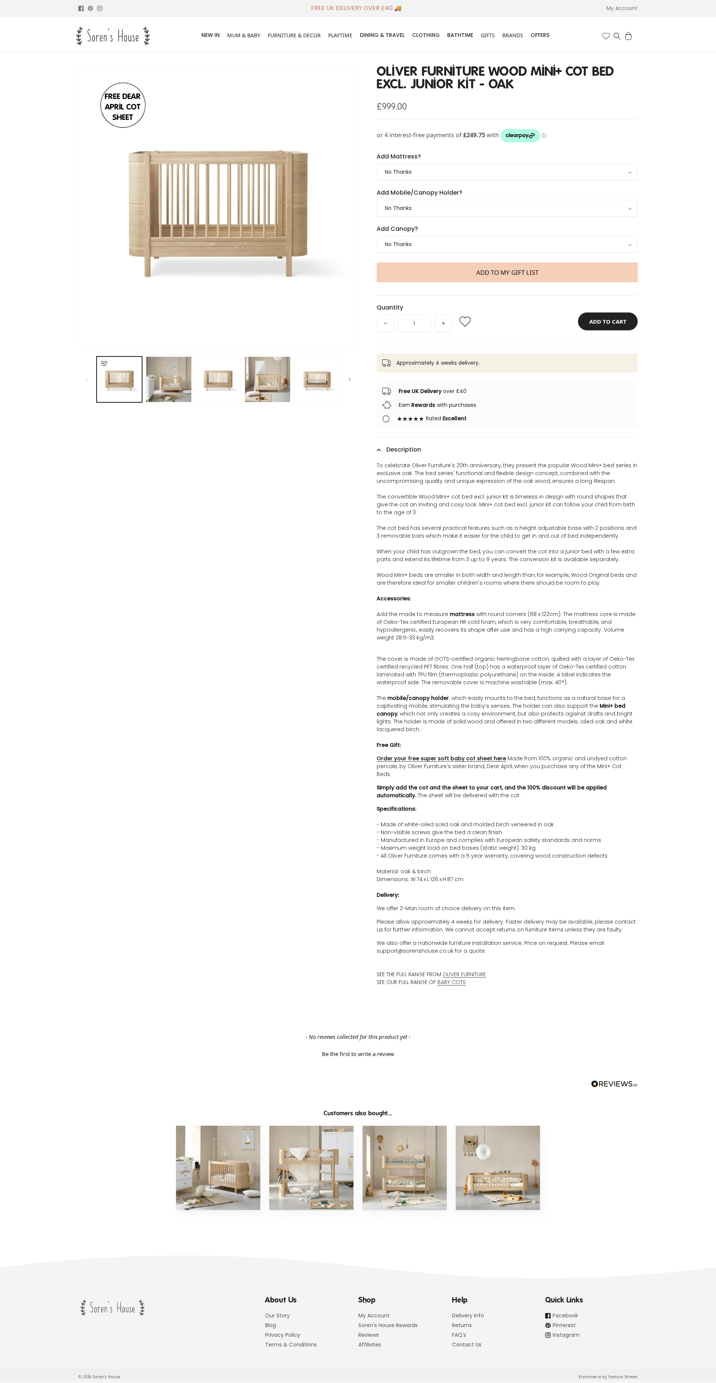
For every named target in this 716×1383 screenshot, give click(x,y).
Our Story (277, 1315)
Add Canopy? (397, 228)
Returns (462, 1325)
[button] (617, 36)
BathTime (460, 35)
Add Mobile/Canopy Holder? (419, 192)
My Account (374, 1315)
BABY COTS (451, 982)
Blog (270, 1325)
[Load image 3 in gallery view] (218, 379)
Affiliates (369, 1344)
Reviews (368, 1335)
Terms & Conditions (291, 1344)
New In (210, 35)
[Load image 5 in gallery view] (317, 379)
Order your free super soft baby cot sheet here (441, 758)
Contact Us (466, 1344)
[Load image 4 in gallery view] (267, 379)
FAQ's (459, 1335)
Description (403, 449)
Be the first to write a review (358, 1053)
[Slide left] (86, 379)
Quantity (390, 307)
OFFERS (540, 35)
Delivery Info (468, 1315)
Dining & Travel (382, 35)
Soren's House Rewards (388, 1325)
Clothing (426, 35)
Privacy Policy (282, 1335)
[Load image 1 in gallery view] (119, 379)
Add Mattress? (399, 156)
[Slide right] (350, 379)
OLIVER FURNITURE (464, 974)
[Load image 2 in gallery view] (168, 379)
